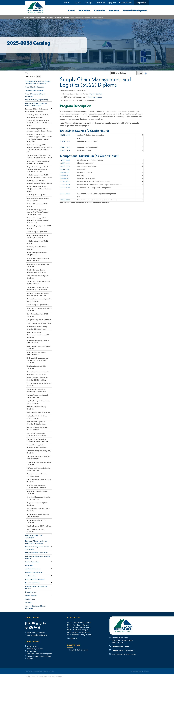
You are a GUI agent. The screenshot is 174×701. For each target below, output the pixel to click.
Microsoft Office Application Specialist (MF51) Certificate (36, 434)
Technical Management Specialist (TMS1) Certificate (38, 516)
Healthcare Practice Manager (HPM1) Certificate (36, 353)
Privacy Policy (32, 646)
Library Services (30, 592)
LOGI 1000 (64, 172)
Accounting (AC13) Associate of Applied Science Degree (37, 116)
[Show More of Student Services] (51, 595)
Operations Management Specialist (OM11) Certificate (38, 458)
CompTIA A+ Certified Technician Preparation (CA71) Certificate (38, 289)
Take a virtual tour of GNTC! (37, 635)
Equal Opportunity (137, 671)
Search (39, 76)
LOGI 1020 (64, 178)
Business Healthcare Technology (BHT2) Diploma (38, 199)
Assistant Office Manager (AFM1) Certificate (38, 265)
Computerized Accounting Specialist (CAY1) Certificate (39, 300)
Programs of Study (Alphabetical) (36, 100)
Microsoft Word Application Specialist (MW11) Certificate (36, 446)
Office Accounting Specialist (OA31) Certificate (39, 452)
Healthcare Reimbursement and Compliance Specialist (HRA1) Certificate (37, 360)
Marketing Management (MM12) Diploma (37, 242)
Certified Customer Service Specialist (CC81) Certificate (36, 271)
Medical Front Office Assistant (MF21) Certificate (37, 417)
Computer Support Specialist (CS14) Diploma (39, 227)
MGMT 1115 (65, 169)
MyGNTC (78, 3)
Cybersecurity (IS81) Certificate (37, 305)
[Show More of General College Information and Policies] (51, 586)
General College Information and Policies (36, 587)
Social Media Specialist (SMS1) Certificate (37, 492)
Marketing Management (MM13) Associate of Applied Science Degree (39, 176)
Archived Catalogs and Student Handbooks (35, 607)
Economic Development (135, 10)
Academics (99, 10)
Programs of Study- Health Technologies (34, 536)
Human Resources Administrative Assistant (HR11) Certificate (38, 373)
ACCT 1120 (65, 166)
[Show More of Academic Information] (51, 569)
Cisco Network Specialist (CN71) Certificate (38, 277)
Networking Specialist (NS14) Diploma (37, 248)
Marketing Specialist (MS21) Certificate (36, 408)
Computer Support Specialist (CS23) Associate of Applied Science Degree (39, 156)
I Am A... (67, 3)
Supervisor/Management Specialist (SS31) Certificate (38, 498)
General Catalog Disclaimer (34, 87)
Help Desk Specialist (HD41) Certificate (36, 367)
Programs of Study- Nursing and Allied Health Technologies (36, 542)
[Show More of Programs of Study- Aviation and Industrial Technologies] (51, 103)
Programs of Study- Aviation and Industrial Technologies (36, 104)
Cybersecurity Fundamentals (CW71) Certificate (39, 309)
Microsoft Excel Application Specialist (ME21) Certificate (36, 423)
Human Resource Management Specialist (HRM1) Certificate (37, 379)
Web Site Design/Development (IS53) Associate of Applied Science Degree (39, 189)
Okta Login (88, 3)
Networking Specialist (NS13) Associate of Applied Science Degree (39, 182)
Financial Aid (100, 3)
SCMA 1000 (65, 181)
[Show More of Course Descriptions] (51, 562)
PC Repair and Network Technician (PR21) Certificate (38, 469)
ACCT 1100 (65, 163)
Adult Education (30, 576)
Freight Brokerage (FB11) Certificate (39, 323)
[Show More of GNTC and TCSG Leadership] (51, 579)
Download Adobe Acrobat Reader (39, 656)
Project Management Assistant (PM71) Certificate (37, 475)
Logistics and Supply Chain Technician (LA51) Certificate (36, 390)
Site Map (28, 602)
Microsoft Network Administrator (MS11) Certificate (37, 429)
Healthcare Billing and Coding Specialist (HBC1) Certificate (37, 328)
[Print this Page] (146, 73)
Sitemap (30, 659)
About (71, 10)
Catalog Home (30, 599)
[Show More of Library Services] (51, 592)
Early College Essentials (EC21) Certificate (37, 315)
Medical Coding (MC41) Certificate (38, 412)
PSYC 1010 (65, 150)
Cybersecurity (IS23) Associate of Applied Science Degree (38, 162)
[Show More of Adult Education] (51, 575)
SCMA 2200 (65, 194)
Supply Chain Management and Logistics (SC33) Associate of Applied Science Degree (37, 169)
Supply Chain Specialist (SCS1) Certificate (37, 504)
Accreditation (32, 651)
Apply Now (112, 3)
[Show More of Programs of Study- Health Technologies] (51, 535)
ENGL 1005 (65, 135)
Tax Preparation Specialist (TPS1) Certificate (38, 510)
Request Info (141, 3)
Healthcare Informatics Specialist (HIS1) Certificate (38, 342)
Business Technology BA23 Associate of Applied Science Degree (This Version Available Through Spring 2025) (39, 138)
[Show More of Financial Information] (51, 582)
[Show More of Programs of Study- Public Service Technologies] (51, 546)
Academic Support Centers (34, 572)
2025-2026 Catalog (29, 17)
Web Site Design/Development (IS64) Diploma (37, 254)
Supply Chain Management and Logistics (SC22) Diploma (37, 236)
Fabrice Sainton (96, 94)
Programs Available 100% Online (36, 552)
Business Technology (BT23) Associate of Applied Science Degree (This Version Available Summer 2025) (39, 148)
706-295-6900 (130, 650)
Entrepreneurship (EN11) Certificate (39, 320)
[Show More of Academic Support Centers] (51, 572)
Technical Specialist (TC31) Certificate (36, 521)
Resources (114, 10)
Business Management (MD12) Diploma (37, 205)
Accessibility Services (35, 649)
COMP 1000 (65, 160)
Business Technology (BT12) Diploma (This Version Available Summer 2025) (37, 220)
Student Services (31, 595)
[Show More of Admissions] (51, 565)
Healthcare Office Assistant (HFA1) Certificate (38, 348)
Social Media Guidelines (36, 633)
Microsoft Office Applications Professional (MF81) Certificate (37, 440)
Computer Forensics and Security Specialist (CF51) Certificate (38, 294)
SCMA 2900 (65, 200)
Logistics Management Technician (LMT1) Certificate (38, 402)
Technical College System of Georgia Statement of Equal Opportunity (37, 82)
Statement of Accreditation (34, 90)
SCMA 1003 (65, 185)
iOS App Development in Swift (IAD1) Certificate (39, 385)
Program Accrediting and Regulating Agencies (37, 557)
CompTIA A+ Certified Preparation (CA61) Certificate (38, 283)
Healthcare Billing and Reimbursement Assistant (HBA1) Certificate (38, 335)
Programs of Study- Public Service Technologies (37, 548)
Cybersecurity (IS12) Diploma (37, 232)
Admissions (84, 10)
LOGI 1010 (64, 175)
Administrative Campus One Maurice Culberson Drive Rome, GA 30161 (122, 640)
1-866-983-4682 (126, 3)
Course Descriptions (32, 562)
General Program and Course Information (35, 95)
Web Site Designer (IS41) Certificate (39, 526)
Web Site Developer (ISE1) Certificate (36, 531)
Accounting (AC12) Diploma (36, 195)
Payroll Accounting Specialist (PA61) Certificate (39, 463)
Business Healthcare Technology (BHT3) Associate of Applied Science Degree (39, 123)
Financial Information (32, 583)
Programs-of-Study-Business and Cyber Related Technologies (52, 17)
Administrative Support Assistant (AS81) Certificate (38, 260)
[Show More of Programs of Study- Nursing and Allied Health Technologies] (51, 541)
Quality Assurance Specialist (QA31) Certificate (39, 481)
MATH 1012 (65, 147)
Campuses (73, 639)
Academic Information (32, 569)
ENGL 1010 (65, 141)
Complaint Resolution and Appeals (39, 654)
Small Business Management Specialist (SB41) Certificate (36, 487)
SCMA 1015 (65, 188)
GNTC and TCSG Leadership (35, 579)
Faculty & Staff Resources (78, 650)
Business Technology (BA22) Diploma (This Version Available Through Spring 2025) (37, 212)
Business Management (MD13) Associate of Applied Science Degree (39, 130)
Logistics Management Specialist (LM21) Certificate (38, 396)
